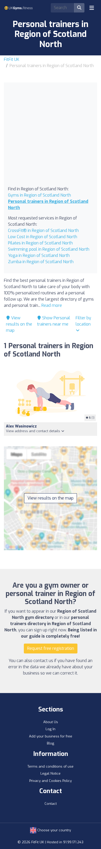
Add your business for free (50, 736)
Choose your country (53, 830)
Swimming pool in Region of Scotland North (48, 249)
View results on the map (19, 324)
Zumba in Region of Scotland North (41, 261)
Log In (50, 729)
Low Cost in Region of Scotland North (42, 236)
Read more (51, 305)
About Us (50, 722)
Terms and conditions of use (50, 766)
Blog (50, 743)
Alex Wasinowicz (21, 426)
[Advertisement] (50, 136)
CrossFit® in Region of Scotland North (43, 230)
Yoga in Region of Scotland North (39, 255)
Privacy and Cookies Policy (50, 781)
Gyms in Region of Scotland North (39, 195)
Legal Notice (50, 773)
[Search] (79, 7)
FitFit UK (11, 59)
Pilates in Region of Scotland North (40, 243)
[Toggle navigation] (91, 8)
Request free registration (50, 648)
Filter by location (83, 321)
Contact (51, 803)
